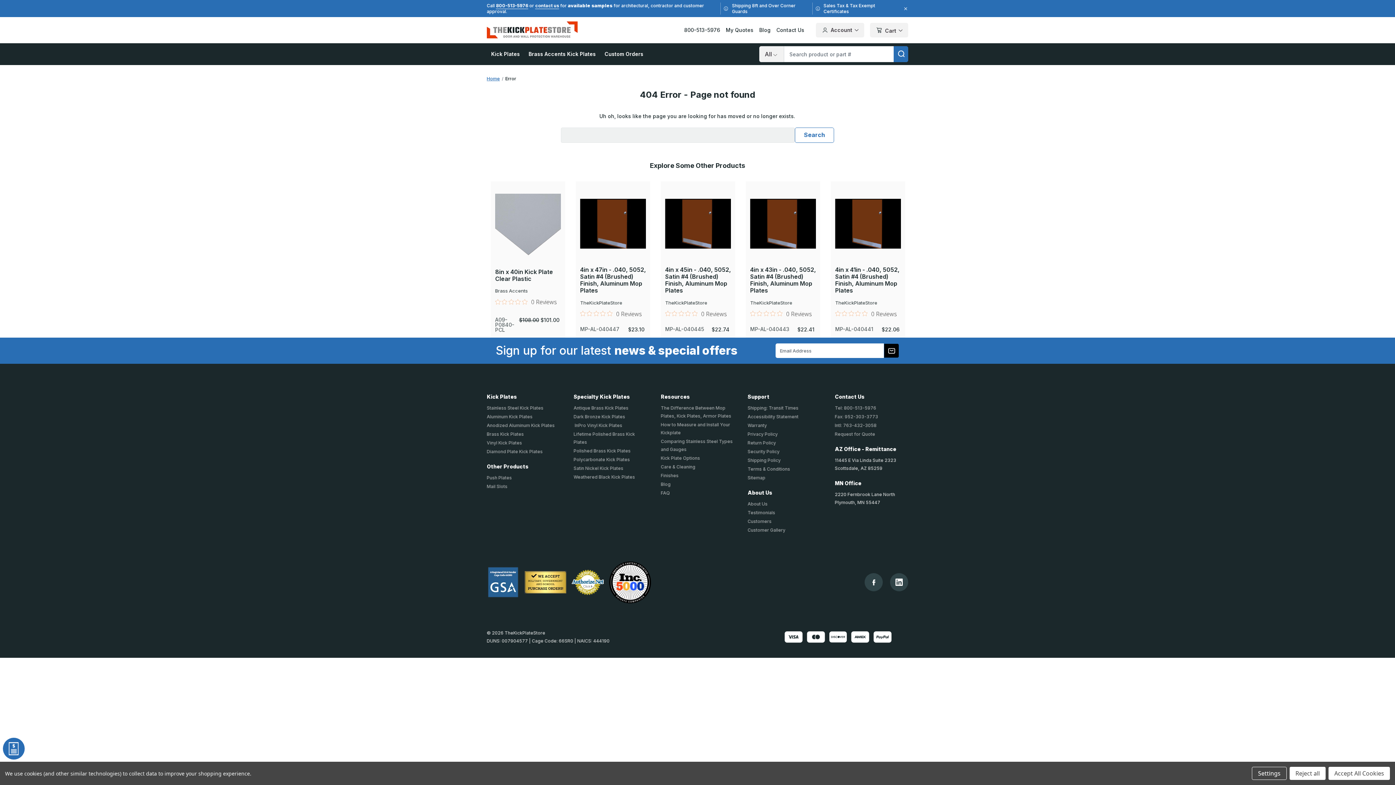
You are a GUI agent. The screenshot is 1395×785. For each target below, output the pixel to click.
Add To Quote (528, 237)
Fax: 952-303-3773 (856, 416)
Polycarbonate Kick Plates (602, 459)
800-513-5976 (512, 5)
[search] (901, 54)
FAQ (665, 493)
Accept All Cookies (1359, 773)
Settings (1269, 773)
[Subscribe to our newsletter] (891, 350)
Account (841, 30)
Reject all (1307, 773)
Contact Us (790, 30)
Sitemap (756, 477)
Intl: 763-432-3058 (856, 425)
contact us (547, 5)
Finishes (670, 475)
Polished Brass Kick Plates (602, 451)
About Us (758, 504)
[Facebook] (874, 582)
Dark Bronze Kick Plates (599, 416)
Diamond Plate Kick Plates (515, 451)
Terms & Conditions (769, 469)
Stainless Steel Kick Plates (515, 408)
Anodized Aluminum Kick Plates (521, 425)
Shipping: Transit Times (773, 408)
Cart (890, 31)
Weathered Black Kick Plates (604, 477)
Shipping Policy (764, 460)
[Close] (904, 8)
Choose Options (528, 212)
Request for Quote (855, 434)
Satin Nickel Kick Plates (598, 468)
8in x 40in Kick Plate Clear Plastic (524, 275)
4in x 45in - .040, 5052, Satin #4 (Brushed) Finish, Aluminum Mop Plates (698, 280)
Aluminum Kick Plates (510, 416)
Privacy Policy (763, 434)
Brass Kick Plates (505, 434)
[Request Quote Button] (14, 749)
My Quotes (739, 30)
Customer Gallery (766, 530)
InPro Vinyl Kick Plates (598, 425)
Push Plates (499, 477)
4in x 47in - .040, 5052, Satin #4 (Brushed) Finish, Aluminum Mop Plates (613, 280)
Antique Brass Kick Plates (601, 408)
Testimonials (761, 512)
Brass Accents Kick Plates (562, 54)
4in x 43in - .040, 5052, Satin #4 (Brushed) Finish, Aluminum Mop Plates (783, 280)
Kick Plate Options (680, 458)
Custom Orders (623, 54)
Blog (765, 30)
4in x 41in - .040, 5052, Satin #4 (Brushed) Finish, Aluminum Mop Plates (867, 280)
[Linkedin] (899, 582)
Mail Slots (497, 486)
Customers (760, 521)
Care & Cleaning (678, 467)
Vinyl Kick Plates (504, 443)
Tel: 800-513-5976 (855, 408)
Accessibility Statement (773, 416)
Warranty (757, 425)
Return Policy (762, 443)
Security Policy (764, 451)
